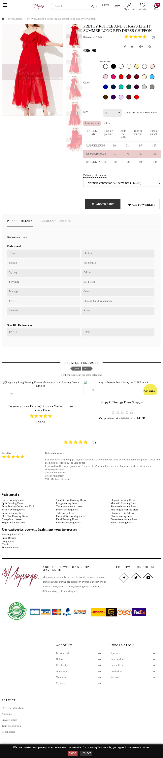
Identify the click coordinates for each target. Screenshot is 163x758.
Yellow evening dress (13, 509)
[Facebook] (124, 578)
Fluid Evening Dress (67, 519)
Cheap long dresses (12, 519)
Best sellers (117, 665)
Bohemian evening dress (124, 519)
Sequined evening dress (123, 506)
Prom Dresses (9, 537)
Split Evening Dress (12, 503)
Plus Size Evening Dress (15, 516)
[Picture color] (106, 67)
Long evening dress (66, 503)
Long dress (8, 541)
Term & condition (11, 725)
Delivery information (95, 175)
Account (64, 645)
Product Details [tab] (20, 220)
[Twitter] (136, 578)
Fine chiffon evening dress (70, 516)
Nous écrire (151, 112)
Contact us (116, 671)
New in (5, 544)
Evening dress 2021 (12, 534)
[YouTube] (148, 578)
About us (7, 713)
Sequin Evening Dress (13, 522)
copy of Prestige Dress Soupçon (122, 402)
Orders (59, 659)
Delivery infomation (13, 707)
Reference (88, 37)
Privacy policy (9, 719)
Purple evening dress (13, 512)
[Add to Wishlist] (11, 394)
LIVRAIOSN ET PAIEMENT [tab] (56, 220)
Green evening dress (12, 499)
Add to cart (105, 204)
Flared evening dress (122, 522)
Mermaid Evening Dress (123, 503)
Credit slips (62, 665)
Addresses (61, 671)
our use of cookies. (139, 747)
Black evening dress (121, 516)
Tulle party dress (65, 512)
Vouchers (61, 676)
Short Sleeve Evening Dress (71, 499)
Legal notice (8, 731)
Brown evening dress (67, 509)
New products (118, 659)
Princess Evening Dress (68, 522)
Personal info (63, 653)
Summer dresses (10, 547)
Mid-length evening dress (124, 509)
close (72, 753)
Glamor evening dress (122, 512)
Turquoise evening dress (69, 506)
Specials (115, 653)
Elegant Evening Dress (123, 499)
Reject (86, 753)
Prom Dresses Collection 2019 (18, 506)
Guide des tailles (134, 112)
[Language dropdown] (118, 5)
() (153, 37)
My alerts (61, 682)
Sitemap (115, 676)
